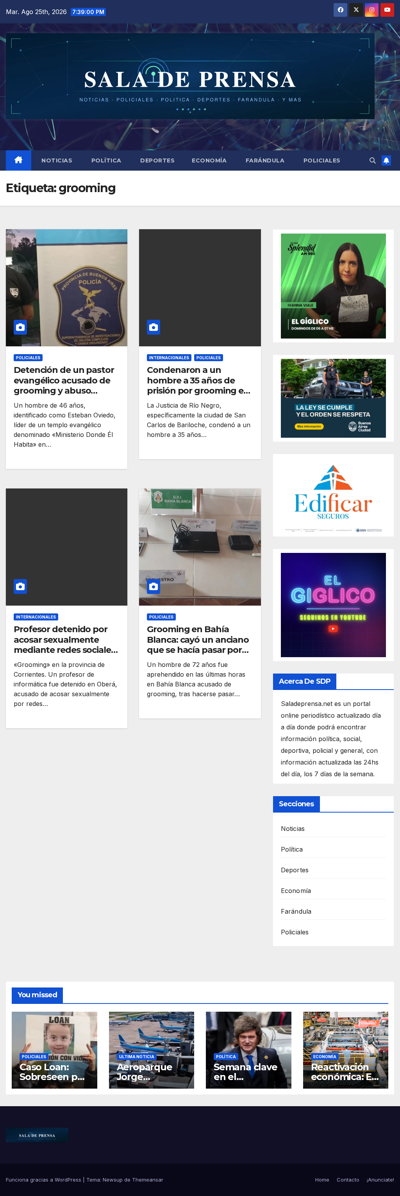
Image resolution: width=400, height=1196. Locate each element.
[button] (373, 160)
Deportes (157, 160)
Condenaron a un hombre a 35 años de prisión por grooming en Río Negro (198, 385)
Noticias (56, 160)
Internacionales (169, 357)
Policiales (321, 160)
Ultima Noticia (136, 1056)
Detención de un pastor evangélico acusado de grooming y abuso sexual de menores (64, 385)
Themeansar (147, 1179)
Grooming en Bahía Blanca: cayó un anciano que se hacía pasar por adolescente (198, 644)
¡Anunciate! (380, 1179)
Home (322, 1179)
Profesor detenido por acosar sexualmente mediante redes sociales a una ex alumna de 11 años (64, 650)
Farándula (264, 160)
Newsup (113, 1179)
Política (105, 160)
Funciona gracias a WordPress (44, 1179)
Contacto (348, 1179)
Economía (209, 160)
